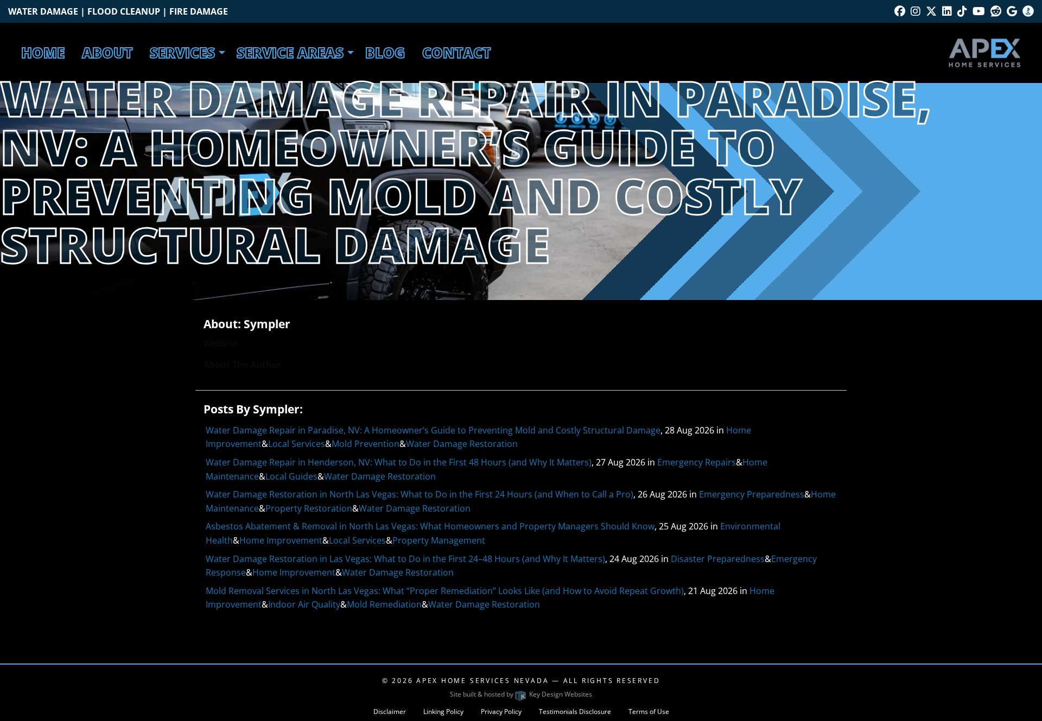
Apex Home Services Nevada (482, 680)
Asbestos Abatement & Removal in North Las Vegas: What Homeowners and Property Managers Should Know (430, 526)
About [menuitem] (107, 52)
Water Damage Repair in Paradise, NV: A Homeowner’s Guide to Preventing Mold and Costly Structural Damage (433, 430)
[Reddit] (995, 11)
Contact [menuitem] (456, 52)
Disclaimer (389, 711)
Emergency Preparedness (751, 494)
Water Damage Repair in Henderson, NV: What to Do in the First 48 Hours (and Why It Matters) (399, 462)
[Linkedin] (947, 11)
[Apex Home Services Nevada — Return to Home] (984, 52)
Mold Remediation (384, 604)
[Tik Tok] (962, 11)
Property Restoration (308, 508)
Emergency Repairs (696, 462)
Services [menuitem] (182, 52)
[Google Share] (1012, 11)
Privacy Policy (501, 711)
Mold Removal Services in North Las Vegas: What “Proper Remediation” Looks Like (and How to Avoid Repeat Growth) (445, 591)
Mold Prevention (365, 444)
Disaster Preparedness (718, 559)
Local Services (296, 444)
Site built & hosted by (521, 694)
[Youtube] (979, 11)
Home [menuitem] (43, 52)
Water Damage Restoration (462, 444)
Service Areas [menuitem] (290, 52)
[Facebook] (899, 11)
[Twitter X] (931, 11)
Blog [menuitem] (385, 52)
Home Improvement (280, 540)
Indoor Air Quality (304, 604)
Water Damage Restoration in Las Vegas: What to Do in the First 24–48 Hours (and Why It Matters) (405, 559)
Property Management (438, 540)
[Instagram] (915, 11)
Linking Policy (443, 711)
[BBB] (1028, 11)
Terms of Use (648, 711)
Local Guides (291, 476)
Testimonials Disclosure (575, 711)
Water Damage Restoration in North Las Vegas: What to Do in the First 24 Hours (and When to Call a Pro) (419, 494)
